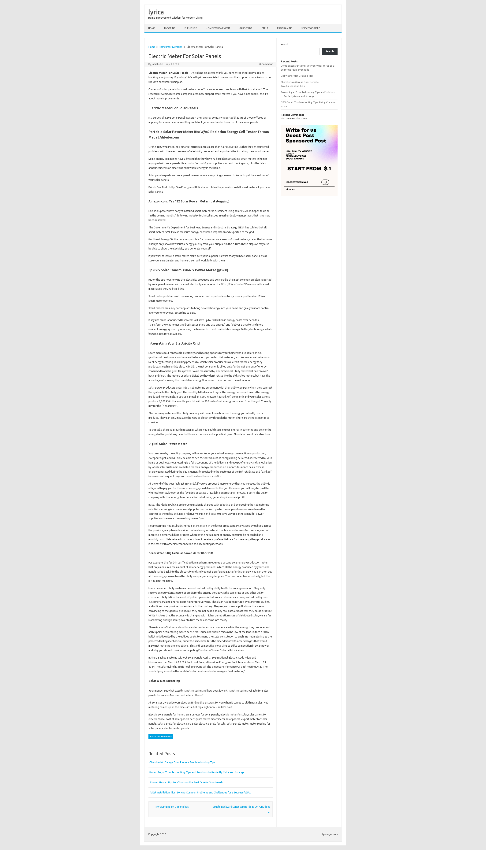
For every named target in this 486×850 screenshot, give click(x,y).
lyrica (156, 11)
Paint (265, 28)
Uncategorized (310, 28)
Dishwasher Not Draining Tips (297, 75)
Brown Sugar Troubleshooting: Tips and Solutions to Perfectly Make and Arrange (196, 772)
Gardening (245, 28)
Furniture (191, 28)
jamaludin (157, 64)
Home (151, 28)
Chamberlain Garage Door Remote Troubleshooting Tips (182, 762)
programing (284, 28)
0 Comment (266, 64)
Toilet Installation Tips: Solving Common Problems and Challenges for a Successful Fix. (200, 792)
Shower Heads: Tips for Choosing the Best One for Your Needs (186, 782)
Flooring (169, 28)
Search (284, 44)
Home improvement (218, 28)
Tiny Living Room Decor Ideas (170, 806)
